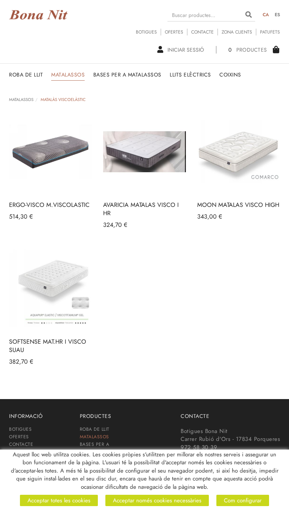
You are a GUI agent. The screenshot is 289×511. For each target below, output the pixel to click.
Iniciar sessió (185, 50)
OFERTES (174, 32)
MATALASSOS (21, 99)
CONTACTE (202, 32)
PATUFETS (270, 32)
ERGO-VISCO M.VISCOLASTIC (49, 204)
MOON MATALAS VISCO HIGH (238, 204)
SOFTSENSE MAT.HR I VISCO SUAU (47, 345)
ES (277, 14)
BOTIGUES (146, 32)
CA (266, 14)
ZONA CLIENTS (237, 32)
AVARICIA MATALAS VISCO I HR (141, 208)
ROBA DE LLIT (95, 429)
